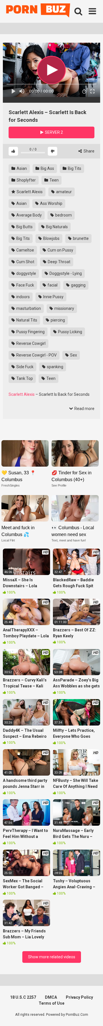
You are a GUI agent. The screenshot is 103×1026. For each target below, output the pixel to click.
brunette (80, 238)
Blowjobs (51, 238)
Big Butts (24, 226)
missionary (64, 308)
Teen (54, 180)
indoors (22, 296)
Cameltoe (24, 250)
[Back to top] (92, 1014)
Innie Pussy (53, 296)
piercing (57, 320)
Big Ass (47, 168)
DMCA (51, 997)
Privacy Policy (79, 997)
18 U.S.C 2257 (23, 997)
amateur (63, 191)
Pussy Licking (69, 331)
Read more (84, 408)
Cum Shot (24, 261)
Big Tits (74, 168)
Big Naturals (56, 226)
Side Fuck (24, 366)
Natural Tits (26, 320)
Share (88, 151)
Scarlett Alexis (29, 191)
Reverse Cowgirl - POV (36, 355)
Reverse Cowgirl (30, 343)
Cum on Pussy (60, 250)
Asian (21, 168)
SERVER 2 (53, 132)
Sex (73, 355)
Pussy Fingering (30, 331)
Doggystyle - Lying (65, 273)
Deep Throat (58, 261)
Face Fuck (24, 285)
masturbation (28, 308)
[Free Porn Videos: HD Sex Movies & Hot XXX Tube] (38, 11)
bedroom (63, 215)
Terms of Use (51, 1003)
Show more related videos (51, 957)
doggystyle (25, 273)
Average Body (28, 215)
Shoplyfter (26, 180)
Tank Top (24, 378)
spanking (54, 366)
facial (52, 285)
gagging (78, 285)
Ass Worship (50, 203)
